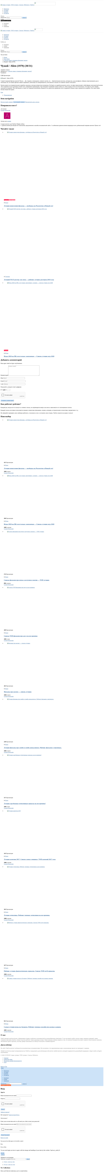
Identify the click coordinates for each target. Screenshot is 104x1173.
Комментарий (4, 375)
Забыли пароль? (5, 1112)
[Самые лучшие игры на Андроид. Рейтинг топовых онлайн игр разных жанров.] (53, 998)
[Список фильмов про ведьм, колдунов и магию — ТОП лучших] (53, 551)
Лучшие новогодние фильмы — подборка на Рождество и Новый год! (28, 206)
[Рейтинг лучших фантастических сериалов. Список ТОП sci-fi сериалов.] (53, 942)
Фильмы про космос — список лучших (18, 692)
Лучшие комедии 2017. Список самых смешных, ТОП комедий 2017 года (30, 859)
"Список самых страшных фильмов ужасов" (19, 71)
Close (2, 1068)
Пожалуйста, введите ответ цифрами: (11, 387)
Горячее (6, 11)
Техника (7, 276)
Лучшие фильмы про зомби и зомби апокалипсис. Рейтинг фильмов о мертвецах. (33, 748)
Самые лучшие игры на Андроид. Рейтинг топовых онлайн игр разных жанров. (32, 1027)
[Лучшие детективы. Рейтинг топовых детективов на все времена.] (53, 886)
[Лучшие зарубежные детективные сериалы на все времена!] (53, 775)
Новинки (6, 9)
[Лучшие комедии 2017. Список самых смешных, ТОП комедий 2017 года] (53, 830)
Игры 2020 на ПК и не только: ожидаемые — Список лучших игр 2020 (29, 356)
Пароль (3, 1098)
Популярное (12, 200)
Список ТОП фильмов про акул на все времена (20, 636)
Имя (2, 378)
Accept (2, 1153)
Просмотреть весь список (32, 102)
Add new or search (6, 1159)
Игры (6, 353)
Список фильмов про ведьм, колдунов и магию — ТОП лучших (26, 580)
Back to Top (4, 1066)
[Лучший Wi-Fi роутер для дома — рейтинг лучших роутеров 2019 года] (53, 241)
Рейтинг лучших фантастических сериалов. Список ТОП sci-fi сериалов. (29, 971)
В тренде (6, 13)
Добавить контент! (6, 20)
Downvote (7, 110)
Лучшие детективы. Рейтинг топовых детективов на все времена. (27, 915)
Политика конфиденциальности (13, 1061)
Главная (6, 1058)
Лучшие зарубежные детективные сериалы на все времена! (25, 803)
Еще (2, 92)
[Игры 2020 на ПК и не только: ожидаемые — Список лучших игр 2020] (53, 315)
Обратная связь (8, 1059)
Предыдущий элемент (7, 102)
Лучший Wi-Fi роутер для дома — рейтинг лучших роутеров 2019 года (29, 279)
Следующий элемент (19, 102)
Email (2, 381)
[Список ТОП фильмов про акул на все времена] (53, 607)
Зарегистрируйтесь (14, 1115)
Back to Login (4, 1137)
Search (24, 17)
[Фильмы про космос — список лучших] (53, 663)
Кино (6, 202)
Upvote (2, 110)
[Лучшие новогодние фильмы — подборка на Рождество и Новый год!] (53, 165)
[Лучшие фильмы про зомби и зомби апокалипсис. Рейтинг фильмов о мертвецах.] (53, 719)
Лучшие (6, 10)
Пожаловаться (8, 95)
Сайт (2, 384)
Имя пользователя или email (8, 1095)
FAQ (5, 1062)
